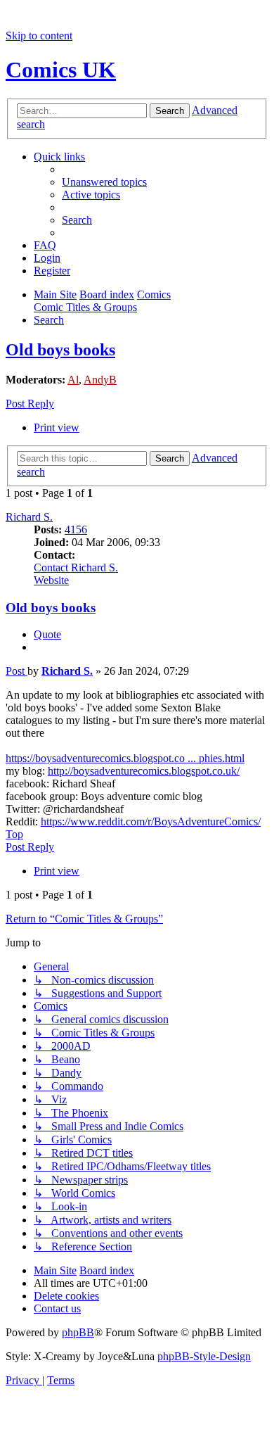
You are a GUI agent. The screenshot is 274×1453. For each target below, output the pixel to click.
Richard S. (29, 517)
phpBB (78, 1332)
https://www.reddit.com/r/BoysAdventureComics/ (151, 821)
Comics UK (61, 69)
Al (73, 380)
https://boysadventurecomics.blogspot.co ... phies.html (125, 758)
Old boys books (60, 350)
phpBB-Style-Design (204, 1356)
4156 (76, 529)
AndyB (100, 380)
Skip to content (39, 36)
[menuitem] (104, 182)
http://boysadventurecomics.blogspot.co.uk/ (144, 771)
